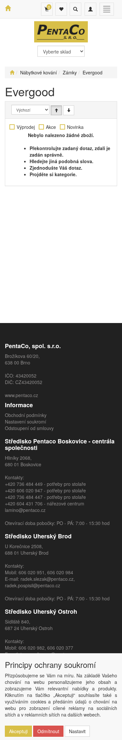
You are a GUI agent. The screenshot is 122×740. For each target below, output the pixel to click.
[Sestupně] (68, 110)
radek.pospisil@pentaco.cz (32, 585)
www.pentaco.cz (21, 395)
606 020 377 (60, 647)
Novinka (75, 127)
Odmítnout (48, 731)
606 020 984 (60, 572)
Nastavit (77, 731)
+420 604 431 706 (24, 503)
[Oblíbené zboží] (61, 9)
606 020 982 (32, 647)
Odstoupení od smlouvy (29, 428)
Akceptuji (18, 731)
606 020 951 (32, 572)
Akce (51, 127)
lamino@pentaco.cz (25, 510)
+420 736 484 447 (24, 497)
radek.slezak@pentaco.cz (47, 579)
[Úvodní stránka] (12, 72)
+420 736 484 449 (24, 484)
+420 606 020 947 (24, 490)
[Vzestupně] (56, 110)
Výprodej (26, 127)
